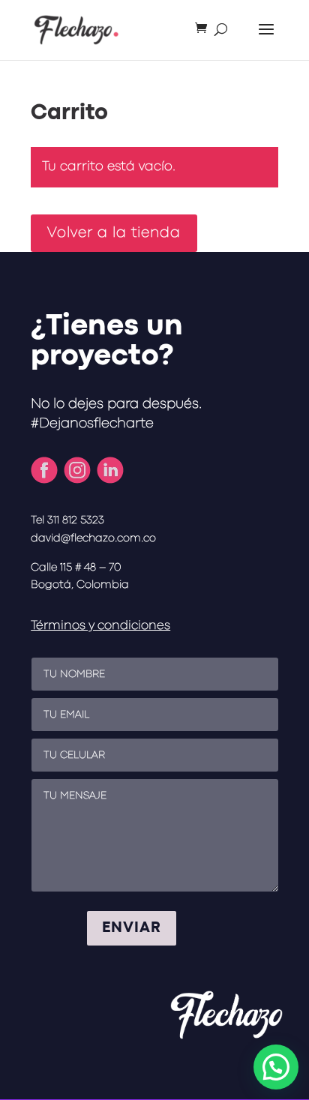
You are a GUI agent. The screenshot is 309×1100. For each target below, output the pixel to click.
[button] (276, 1067)
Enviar (131, 928)
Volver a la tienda (114, 232)
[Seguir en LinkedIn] (110, 470)
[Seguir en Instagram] (77, 470)
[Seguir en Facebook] (44, 470)
